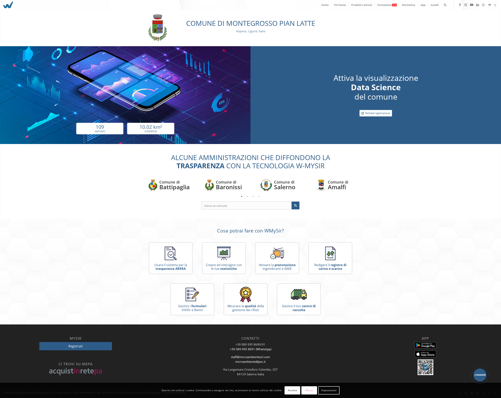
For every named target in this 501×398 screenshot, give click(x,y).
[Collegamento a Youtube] (472, 5)
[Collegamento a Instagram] (466, 5)
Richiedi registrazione (377, 113)
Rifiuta (309, 390)
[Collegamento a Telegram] (489, 5)
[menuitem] (325, 5)
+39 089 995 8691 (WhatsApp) (250, 349)
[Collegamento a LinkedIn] (477, 5)
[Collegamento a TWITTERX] (495, 5)
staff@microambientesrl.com (250, 357)
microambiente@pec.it (250, 362)
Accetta (292, 390)
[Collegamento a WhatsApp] (483, 5)
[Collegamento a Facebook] (460, 5)
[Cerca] (445, 5)
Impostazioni (328, 390)
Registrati (75, 346)
